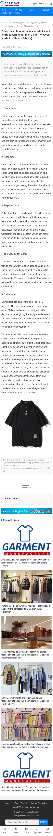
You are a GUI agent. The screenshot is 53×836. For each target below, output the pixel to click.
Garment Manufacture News (28, 26)
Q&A (17, 13)
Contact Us (34, 807)
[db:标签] (25, 487)
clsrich (16, 498)
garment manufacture (29, 812)
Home (4, 10)
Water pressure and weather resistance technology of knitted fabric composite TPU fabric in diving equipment (25, 609)
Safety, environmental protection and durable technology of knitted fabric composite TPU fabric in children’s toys (25, 701)
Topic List (25, 803)
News (31, 10)
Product (18, 10)
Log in (34, 4)
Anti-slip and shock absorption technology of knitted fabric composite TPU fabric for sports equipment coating (25, 563)
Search (43, 822)
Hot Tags (15, 803)
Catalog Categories (39, 803)
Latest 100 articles (20, 807)
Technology (7, 13)
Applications (47, 10)
